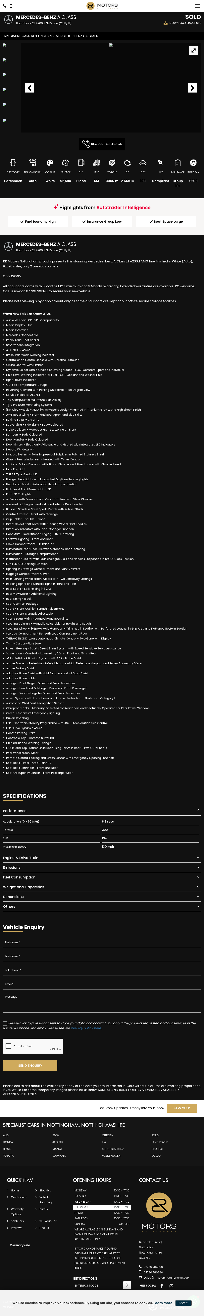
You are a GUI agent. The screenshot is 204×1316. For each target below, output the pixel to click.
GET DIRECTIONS (85, 1278)
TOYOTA (8, 1155)
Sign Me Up (182, 1108)
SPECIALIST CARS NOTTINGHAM (28, 36)
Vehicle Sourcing (45, 1200)
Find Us (44, 1228)
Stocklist (45, 1190)
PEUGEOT (157, 1149)
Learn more (163, 1303)
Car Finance (19, 1197)
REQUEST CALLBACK (106, 143)
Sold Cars (17, 1221)
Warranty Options (17, 1212)
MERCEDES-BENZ (69, 36)
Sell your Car (47, 1221)
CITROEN (107, 1135)
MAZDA (57, 1149)
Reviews (16, 1228)
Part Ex (43, 1209)
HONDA (8, 1142)
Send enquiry (30, 1065)
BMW (55, 1135)
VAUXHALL (59, 1155)
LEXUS (7, 1149)
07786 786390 (153, 1267)
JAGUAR (57, 1142)
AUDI (6, 1135)
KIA (104, 1142)
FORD (155, 1135)
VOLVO (156, 1155)
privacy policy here (86, 1028)
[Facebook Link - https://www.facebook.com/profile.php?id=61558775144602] (161, 1286)
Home (15, 1190)
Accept (183, 1303)
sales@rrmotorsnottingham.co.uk (166, 1277)
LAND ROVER (159, 1142)
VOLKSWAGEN (111, 1155)
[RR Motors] (102, 6)
